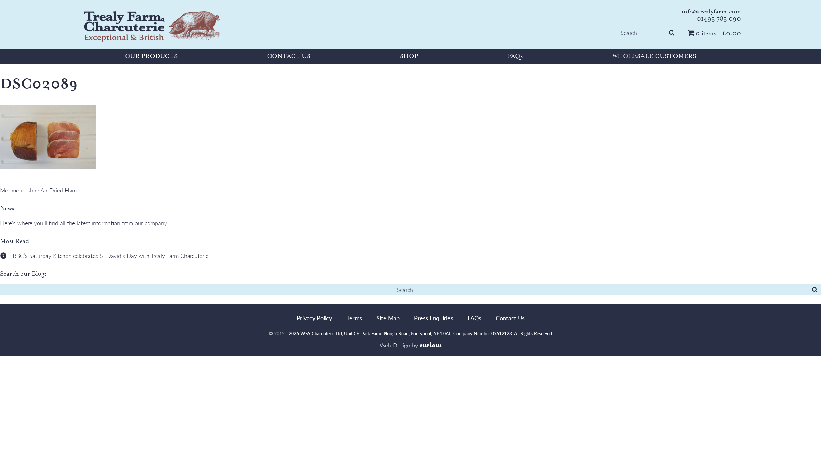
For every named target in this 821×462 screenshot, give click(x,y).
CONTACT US (288, 56)
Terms (354, 318)
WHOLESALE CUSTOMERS (654, 56)
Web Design (395, 345)
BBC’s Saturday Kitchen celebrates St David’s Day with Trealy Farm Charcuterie (110, 256)
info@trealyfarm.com (711, 11)
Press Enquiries (433, 318)
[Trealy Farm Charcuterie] (152, 25)
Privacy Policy (314, 318)
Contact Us (510, 318)
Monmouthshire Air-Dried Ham (38, 190)
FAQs (515, 56)
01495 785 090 (719, 18)
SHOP (409, 56)
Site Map (388, 318)
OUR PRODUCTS (151, 56)
